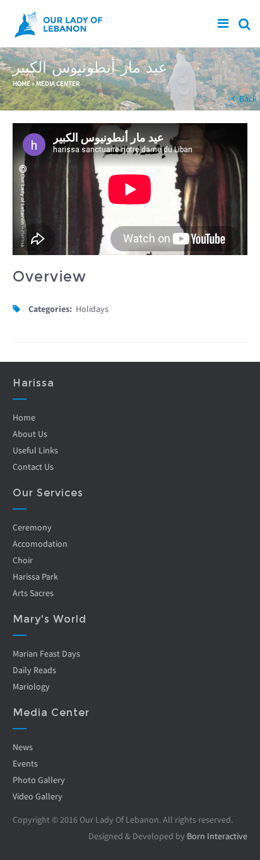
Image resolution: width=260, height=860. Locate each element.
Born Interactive (217, 836)
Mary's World (49, 619)
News (23, 747)
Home (21, 83)
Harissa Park (35, 576)
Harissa (33, 383)
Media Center (58, 83)
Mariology (31, 686)
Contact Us (33, 466)
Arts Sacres (33, 593)
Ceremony (32, 527)
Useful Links (35, 450)
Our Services (48, 493)
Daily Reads (34, 670)
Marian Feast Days (46, 653)
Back (248, 98)
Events (25, 763)
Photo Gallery (39, 779)
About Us (30, 433)
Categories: (50, 308)
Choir (23, 560)
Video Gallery (37, 796)
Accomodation (40, 543)
